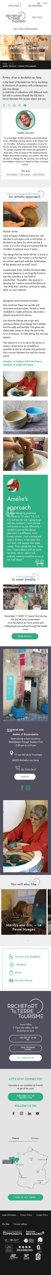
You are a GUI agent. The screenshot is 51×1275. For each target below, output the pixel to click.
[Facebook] (14, 1113)
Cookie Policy (42, 1215)
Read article (25, 636)
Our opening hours (28, 1048)
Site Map (5, 1224)
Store (18, 972)
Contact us (28, 1057)
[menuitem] (14, 6)
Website (25, 776)
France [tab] (15, 1138)
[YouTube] (37, 1113)
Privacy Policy (26, 1215)
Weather (21, 965)
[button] (25, 214)
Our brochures (23, 980)
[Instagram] (22, 1113)
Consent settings (20, 1224)
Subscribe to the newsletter (25, 1096)
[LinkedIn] (29, 1113)
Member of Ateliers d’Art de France (22, 361)
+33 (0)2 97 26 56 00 (28, 1038)
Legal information (9, 1215)
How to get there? (25, 1197)
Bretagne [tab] (35, 1138)
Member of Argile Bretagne (18, 364)
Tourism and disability (27, 957)
